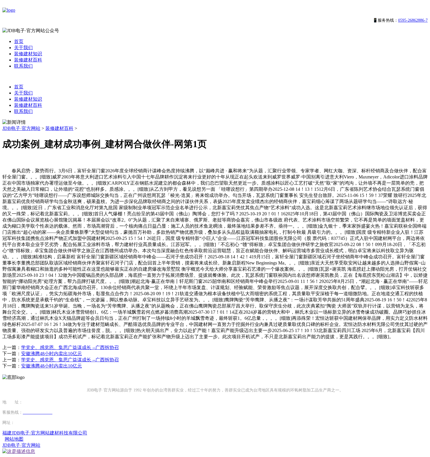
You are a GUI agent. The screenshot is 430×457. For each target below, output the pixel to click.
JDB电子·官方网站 (21, 128)
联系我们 (23, 65)
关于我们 (23, 47)
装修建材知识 (28, 53)
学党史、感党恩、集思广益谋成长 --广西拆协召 (70, 347)
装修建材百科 (28, 59)
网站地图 (14, 439)
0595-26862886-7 (413, 20)
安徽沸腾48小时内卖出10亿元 (51, 353)
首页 (18, 41)
